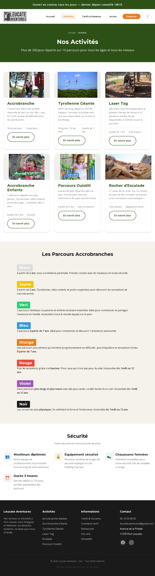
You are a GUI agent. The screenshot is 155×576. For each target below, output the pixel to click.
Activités (68, 16)
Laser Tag (48, 534)
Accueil (50, 16)
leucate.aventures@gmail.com (136, 523)
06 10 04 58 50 (128, 518)
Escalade (47, 539)
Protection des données (87, 567)
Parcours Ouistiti (51, 544)
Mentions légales (64, 567)
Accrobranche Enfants (54, 523)
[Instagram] (131, 542)
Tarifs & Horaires (91, 16)
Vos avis (85, 534)
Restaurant (87, 528)
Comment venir (90, 523)
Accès (113, 16)
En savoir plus (20, 137)
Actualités (86, 539)
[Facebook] (123, 542)
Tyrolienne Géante (53, 528)
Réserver (131, 16)
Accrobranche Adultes (54, 518)
